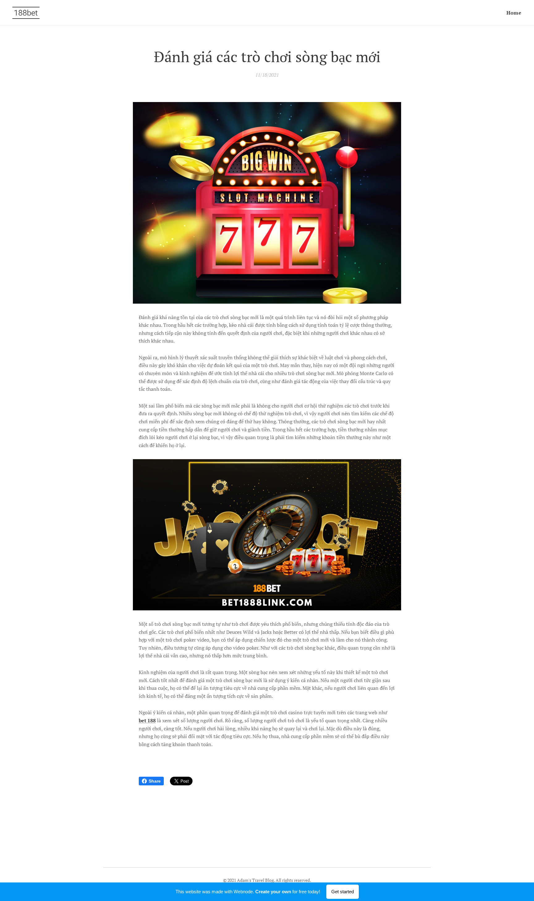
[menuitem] (513, 12)
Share (155, 781)
